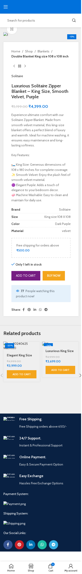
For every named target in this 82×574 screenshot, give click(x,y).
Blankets (43, 51)
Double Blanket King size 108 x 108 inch (40, 56)
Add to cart (26, 275)
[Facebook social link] (23, 310)
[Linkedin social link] (35, 310)
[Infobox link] (41, 423)
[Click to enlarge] (12, 29)
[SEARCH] (73, 20)
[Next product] (25, 66)
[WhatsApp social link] (40, 310)
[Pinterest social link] (29, 310)
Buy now (53, 275)
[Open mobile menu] (5, 6)
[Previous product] (14, 66)
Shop (29, 51)
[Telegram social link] (46, 310)
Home (15, 51)
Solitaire (17, 76)
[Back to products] (19, 66)
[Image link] (14, 504)
